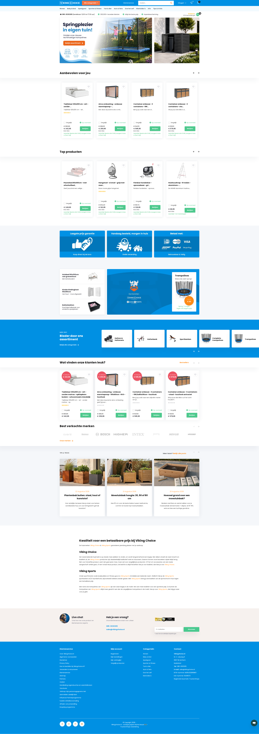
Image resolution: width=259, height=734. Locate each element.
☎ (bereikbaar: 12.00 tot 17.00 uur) (77, 14)
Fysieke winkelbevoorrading (69, 701)
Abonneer (191, 629)
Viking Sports (106, 545)
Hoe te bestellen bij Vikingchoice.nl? (72, 666)
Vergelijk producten (117, 663)
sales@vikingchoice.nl (115, 629)
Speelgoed (82, 9)
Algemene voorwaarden (68, 657)
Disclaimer (63, 660)
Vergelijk (69, 123)
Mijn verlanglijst (116, 660)
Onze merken (65, 441)
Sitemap (63, 676)
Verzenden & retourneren (69, 669)
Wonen (62, 9)
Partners (63, 679)
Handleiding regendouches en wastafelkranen (76, 685)
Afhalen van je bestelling (68, 704)
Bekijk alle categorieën (68, 345)
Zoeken (62, 682)
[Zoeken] (171, 3)
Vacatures (63, 688)
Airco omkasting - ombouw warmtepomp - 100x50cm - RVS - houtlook (111, 394)
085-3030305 (112, 626)
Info (149, 9)
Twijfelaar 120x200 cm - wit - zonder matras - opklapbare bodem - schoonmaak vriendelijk (76, 394)
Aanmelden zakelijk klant (68, 695)
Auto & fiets (118, 9)
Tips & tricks (157, 9)
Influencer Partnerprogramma (70, 698)
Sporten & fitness (95, 9)
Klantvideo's (141, 9)
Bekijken (85, 129)
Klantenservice (128, 3)
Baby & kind (71, 9)
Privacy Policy (64, 663)
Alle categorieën (90, 3)
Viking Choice (95, 545)
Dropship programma (67, 707)
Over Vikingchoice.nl (67, 654)
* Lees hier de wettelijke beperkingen (165, 633)
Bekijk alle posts (179, 453)
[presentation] (193, 73)
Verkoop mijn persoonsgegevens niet (73, 691)
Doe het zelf (129, 9)
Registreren (115, 654)
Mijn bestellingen (117, 657)
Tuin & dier (108, 9)
